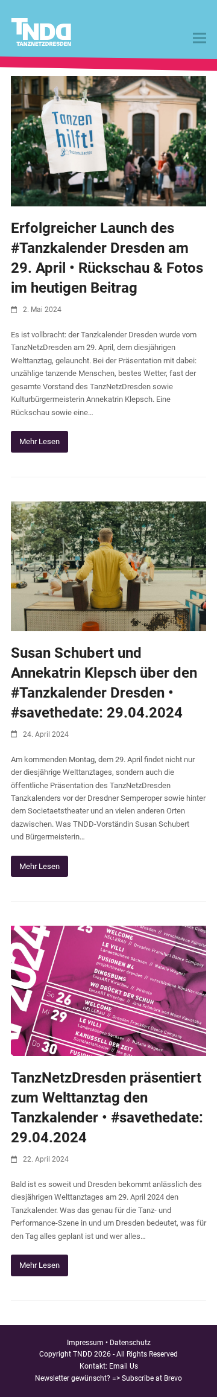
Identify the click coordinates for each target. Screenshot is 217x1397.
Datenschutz (130, 1342)
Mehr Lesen (39, 441)
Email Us (123, 1366)
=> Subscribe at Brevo (147, 1378)
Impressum (85, 1342)
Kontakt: (94, 1366)
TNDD (82, 1354)
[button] (199, 38)
